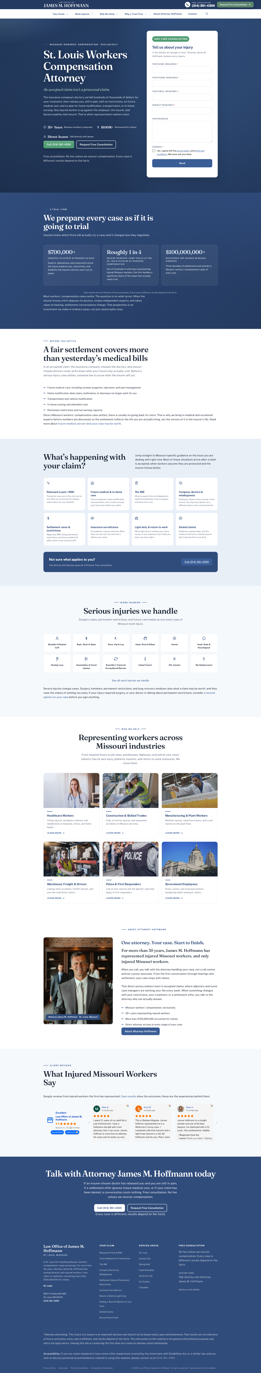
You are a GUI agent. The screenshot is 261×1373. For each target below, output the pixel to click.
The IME (103, 1264)
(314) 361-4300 (51, 1301)
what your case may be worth (103, 423)
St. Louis (143, 1252)
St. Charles (144, 1281)
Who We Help (107, 14)
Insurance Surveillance (110, 1290)
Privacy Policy (49, 1368)
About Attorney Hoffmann (167, 14)
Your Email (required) (165, 91)
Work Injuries (82, 14)
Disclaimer (63, 1368)
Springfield (144, 1264)
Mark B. (105, 1107)
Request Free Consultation (233, 5)
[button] (207, 13)
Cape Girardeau (146, 1270)
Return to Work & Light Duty (112, 1296)
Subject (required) (163, 105)
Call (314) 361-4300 (59, 144)
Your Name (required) (165, 64)
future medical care (70, 423)
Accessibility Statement (102, 1368)
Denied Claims (106, 1312)
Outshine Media (208, 1368)
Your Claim (59, 14)
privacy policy (183, 151)
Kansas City (145, 1258)
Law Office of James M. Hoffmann (69, 1118)
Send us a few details (189, 1289)
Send (182, 163)
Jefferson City (146, 1276)
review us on (70, 1132)
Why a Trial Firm (134, 14)
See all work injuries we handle (130, 680)
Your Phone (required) (165, 78)
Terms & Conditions (79, 1368)
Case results (128, 1096)
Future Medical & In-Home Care (114, 1258)
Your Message (160, 119)
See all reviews (57, 1132)
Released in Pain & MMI (110, 1252)
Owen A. (190, 1107)
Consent (158, 147)
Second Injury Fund (108, 1317)
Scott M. (147, 1107)
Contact (192, 14)
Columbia (143, 1287)
